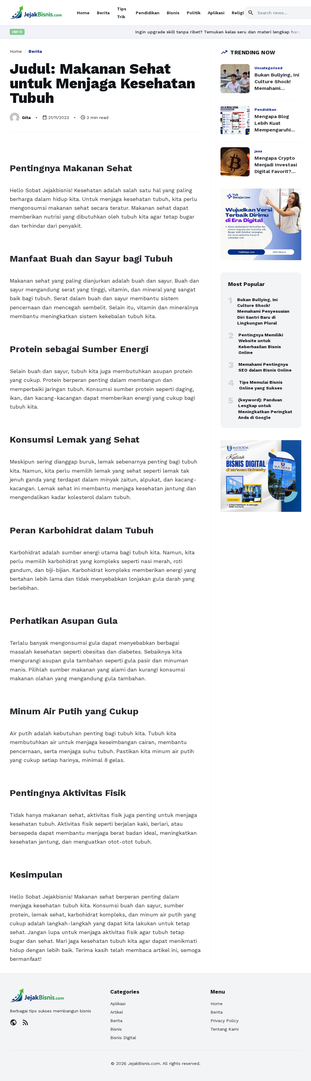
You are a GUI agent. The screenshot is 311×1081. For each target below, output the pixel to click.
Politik (193, 12)
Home (83, 12)
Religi (238, 12)
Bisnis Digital (123, 1037)
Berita (103, 12)
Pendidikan (147, 12)
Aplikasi (216, 12)
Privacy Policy (224, 1020)
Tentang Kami (224, 1029)
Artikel (116, 1012)
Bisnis (173, 12)
